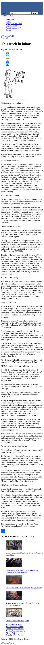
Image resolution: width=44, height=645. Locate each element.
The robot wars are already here (17, 621)
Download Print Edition (14, 635)
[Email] (24, 60)
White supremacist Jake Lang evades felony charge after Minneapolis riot (22, 571)
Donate (8, 30)
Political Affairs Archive (14, 627)
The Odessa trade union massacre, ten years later (24, 588)
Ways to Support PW (13, 28)
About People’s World (14, 625)
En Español (10, 19)
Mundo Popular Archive (15, 629)
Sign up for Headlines (14, 24)
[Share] (24, 54)
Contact (8, 22)
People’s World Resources (15, 631)
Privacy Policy (11, 633)
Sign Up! (4, 38)
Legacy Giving (11, 26)
